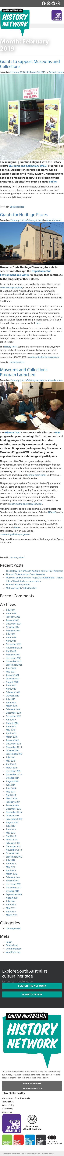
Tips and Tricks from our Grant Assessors (25, 574)
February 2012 (13, 877)
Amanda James (56, 71)
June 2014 (11, 788)
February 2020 (13, 692)
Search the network (32, 985)
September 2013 (14, 818)
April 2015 (11, 764)
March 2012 (11, 873)
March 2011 (11, 914)
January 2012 (12, 880)
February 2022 (13, 654)
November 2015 (14, 747)
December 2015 (13, 743)
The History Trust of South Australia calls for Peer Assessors (34, 570)
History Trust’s (10, 346)
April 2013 (11, 835)
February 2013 (13, 842)
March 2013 (11, 839)
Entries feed (12, 945)
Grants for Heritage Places (24, 214)
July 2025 (10, 609)
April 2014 (11, 794)
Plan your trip (32, 994)
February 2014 (13, 801)
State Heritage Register (11, 287)
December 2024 (13, 623)
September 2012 (14, 856)
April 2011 (11, 911)
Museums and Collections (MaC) (27, 166)
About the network (32, 1083)
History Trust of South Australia (16, 1098)
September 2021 (14, 664)
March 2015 (11, 767)
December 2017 (13, 716)
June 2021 (11, 668)
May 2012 (10, 866)
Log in (9, 941)
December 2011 (13, 883)
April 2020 (11, 688)
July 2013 (10, 825)
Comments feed (14, 948)
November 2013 (14, 812)
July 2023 (10, 633)
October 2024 (12, 627)
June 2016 (11, 726)
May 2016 (10, 729)
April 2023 (11, 640)
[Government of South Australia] (32, 1121)
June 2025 (11, 613)
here (38, 323)
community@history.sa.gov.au (44, 356)
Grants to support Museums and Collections (30, 63)
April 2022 (11, 651)
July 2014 (10, 784)
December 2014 (13, 770)
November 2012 (14, 849)
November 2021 (14, 661)
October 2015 (12, 750)
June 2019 (11, 702)
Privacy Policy (8, 1105)
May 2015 (10, 760)
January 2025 (12, 620)
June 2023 (11, 637)
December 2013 (13, 808)
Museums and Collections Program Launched (23, 372)
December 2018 (13, 712)
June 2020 (11, 685)
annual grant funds (36, 474)
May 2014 (10, 791)
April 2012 (11, 870)
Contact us (7, 1112)
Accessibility (7, 1108)
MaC (58, 432)
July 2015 (10, 757)
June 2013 (11, 829)
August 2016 (12, 723)
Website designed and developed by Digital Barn (28, 1153)
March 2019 (11, 705)
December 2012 (13, 846)
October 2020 (12, 678)
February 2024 (13, 630)
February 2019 (13, 709)
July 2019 (10, 699)
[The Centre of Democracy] (54, 1139)
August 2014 (12, 781)
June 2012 (11, 863)
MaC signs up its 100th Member (21, 587)
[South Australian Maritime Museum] (30, 1140)
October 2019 (12, 695)
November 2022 (14, 647)
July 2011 (10, 901)
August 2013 (12, 822)
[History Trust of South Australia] (11, 1123)
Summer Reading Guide (17, 584)
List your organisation (32, 1088)
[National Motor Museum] (19, 1140)
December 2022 (13, 644)
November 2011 (14, 887)
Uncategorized (17, 206)
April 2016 (11, 733)
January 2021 (12, 675)
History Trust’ (13, 432)
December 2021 (13, 657)
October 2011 (12, 890)
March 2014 (11, 798)
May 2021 (10, 671)
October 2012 (12, 853)
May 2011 (10, 907)
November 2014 (14, 774)
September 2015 (14, 753)
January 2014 (12, 805)
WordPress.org (13, 952)
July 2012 (10, 859)
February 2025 (13, 616)
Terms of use (7, 1101)
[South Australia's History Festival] (41, 1140)
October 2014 (12, 777)
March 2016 (11, 736)
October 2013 (12, 815)
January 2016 (12, 740)
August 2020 (12, 681)
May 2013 (10, 832)
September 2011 (14, 894)
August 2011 (12, 897)
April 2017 (11, 719)
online (53, 181)
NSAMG (52, 512)
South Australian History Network (25, 503)
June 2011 (11, 904)
